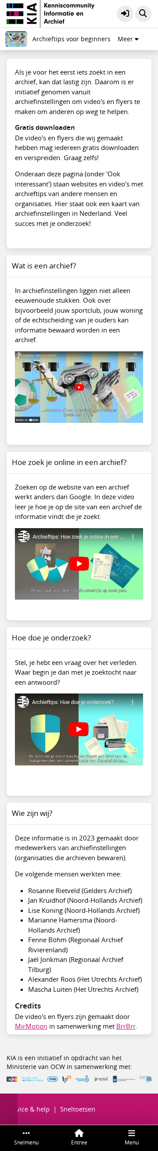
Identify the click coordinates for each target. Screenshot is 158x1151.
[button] (125, 14)
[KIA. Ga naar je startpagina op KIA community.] (50, 12)
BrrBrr (126, 1026)
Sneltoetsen (77, 1109)
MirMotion (31, 1026)
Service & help (28, 1109)
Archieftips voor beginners (71, 39)
